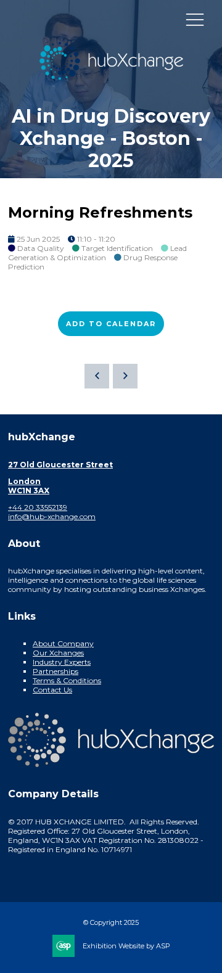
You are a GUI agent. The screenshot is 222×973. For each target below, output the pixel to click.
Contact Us (52, 689)
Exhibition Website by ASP (126, 946)
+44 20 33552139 (37, 507)
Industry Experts (62, 662)
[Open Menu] (195, 19)
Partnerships (55, 671)
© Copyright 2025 (111, 922)
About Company (63, 643)
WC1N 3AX (28, 490)
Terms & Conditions (67, 680)
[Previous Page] (96, 376)
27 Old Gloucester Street (60, 464)
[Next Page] (125, 376)
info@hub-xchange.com (52, 516)
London (24, 481)
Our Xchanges (58, 652)
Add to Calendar (111, 323)
